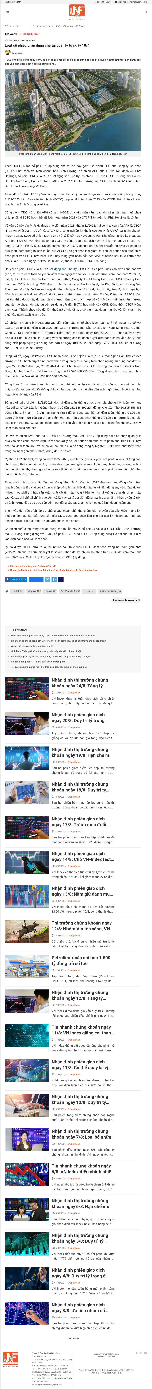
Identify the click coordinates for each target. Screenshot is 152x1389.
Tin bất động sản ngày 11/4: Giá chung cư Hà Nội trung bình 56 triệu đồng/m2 (51, 656)
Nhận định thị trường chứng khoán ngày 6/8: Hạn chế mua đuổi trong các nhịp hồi (82, 1203)
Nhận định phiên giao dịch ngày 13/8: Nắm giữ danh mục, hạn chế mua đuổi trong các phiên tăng (82, 891)
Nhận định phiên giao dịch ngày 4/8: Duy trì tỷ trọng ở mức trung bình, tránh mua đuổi (79, 1273)
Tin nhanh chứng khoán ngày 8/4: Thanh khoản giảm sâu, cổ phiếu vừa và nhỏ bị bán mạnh (58, 641)
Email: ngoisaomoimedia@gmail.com (132, 2)
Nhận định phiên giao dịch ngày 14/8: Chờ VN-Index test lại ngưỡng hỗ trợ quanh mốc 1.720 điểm (81, 856)
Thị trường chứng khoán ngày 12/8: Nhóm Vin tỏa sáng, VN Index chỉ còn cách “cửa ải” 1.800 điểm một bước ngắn (82, 926)
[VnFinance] (77, 12)
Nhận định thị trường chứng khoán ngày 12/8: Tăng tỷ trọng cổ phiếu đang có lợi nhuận (80, 995)
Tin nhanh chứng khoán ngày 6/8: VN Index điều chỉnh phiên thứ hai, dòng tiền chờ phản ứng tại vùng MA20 (83, 1169)
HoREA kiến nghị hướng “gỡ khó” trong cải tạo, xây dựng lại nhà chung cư (49, 667)
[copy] (61, 579)
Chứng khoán (30, 34)
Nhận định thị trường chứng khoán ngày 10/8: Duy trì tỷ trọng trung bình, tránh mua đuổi (80, 1099)
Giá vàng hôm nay (41, 26)
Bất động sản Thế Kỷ (63, 269)
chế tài (90, 591)
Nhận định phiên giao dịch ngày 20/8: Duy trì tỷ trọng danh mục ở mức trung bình (80, 717)
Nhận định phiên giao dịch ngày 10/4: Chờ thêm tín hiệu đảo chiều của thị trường (53, 635)
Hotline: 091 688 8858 (104, 2)
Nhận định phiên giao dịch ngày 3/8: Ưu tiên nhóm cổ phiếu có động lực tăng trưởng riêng (82, 1307)
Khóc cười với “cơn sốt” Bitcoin (70, 26)
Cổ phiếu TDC (34, 591)
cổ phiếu (18, 591)
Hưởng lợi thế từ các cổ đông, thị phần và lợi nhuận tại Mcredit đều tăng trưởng (53, 570)
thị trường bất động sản (111, 591)
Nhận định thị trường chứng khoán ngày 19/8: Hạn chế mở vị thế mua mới (82, 752)
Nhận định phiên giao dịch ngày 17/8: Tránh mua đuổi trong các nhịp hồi (79, 822)
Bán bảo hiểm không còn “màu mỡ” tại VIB (33, 566)
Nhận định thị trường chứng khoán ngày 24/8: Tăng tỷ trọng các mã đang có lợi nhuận (80, 683)
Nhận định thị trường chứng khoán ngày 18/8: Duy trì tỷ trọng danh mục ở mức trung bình (81, 787)
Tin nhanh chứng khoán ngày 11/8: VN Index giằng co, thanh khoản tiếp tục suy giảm (83, 1030)
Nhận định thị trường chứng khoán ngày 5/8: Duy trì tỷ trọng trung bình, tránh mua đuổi (80, 1238)
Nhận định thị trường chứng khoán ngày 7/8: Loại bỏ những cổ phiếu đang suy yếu (83, 1134)
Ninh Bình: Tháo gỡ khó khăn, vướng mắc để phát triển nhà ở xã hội (46, 651)
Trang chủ (11, 34)
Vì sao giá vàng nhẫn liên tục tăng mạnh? (32, 646)
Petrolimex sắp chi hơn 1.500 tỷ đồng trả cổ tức (81, 960)
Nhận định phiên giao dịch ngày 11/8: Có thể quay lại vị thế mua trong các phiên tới (80, 1065)
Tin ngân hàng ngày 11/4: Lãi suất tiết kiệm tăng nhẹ (38, 661)
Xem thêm (72, 1338)
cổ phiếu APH (51, 591)
